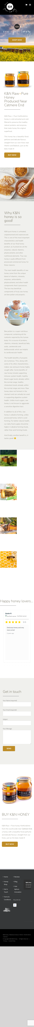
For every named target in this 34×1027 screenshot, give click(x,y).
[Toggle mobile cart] (26, 5)
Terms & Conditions (6, 898)
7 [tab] (21, 662)
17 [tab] (21, 665)
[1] (8, 485)
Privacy (5, 941)
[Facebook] (14, 905)
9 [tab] (27, 662)
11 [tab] (4, 665)
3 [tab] (10, 662)
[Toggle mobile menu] (30, 5)
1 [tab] (4, 662)
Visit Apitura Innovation (17, 889)
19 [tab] (27, 665)
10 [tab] (30, 662)
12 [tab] (7, 665)
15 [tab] (16, 665)
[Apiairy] (8, 451)
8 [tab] (24, 662)
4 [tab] (13, 662)
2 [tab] (7, 662)
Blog (15, 881)
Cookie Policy (12, 941)
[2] (8, 553)
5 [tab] (16, 662)
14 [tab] (13, 665)
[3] (8, 519)
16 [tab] (18, 665)
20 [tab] (30, 665)
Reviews (17, 877)
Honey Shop (6, 883)
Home (6, 877)
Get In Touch (6, 890)
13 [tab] (10, 665)
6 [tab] (18, 662)
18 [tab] (24, 665)
